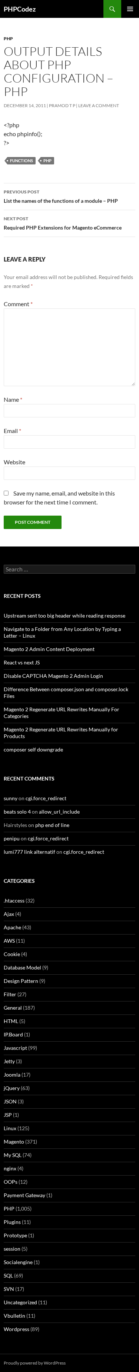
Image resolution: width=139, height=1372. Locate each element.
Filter (10, 994)
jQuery (12, 1088)
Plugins (12, 1222)
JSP (8, 1115)
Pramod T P (62, 105)
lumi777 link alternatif (29, 852)
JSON (10, 1101)
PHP (8, 38)
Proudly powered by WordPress (35, 1363)
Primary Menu (130, 9)
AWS (9, 940)
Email (12, 430)
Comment (18, 303)
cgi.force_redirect (46, 798)
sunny (10, 798)
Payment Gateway (24, 1195)
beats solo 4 (17, 811)
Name (13, 399)
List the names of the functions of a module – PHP (61, 196)
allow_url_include (59, 811)
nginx (10, 1168)
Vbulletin (14, 1315)
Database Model (22, 967)
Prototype (15, 1235)
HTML (11, 1021)
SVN (9, 1289)
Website (14, 461)
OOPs (10, 1182)
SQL (8, 1275)
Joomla (12, 1074)
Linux (10, 1128)
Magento (14, 1141)
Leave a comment (98, 105)
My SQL (12, 1155)
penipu (12, 838)
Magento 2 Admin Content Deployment (49, 649)
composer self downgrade (33, 749)
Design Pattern (21, 981)
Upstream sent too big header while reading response (64, 615)
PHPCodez (20, 9)
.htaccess (14, 900)
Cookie (12, 954)
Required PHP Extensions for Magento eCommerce (63, 223)
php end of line (52, 825)
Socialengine (18, 1262)
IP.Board (13, 1034)
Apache (12, 927)
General (13, 1007)
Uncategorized (20, 1302)
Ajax (9, 914)
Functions (21, 160)
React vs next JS (22, 662)
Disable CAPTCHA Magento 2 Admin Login (53, 676)
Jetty (9, 1061)
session (12, 1249)
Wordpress (16, 1329)
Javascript (15, 1048)
